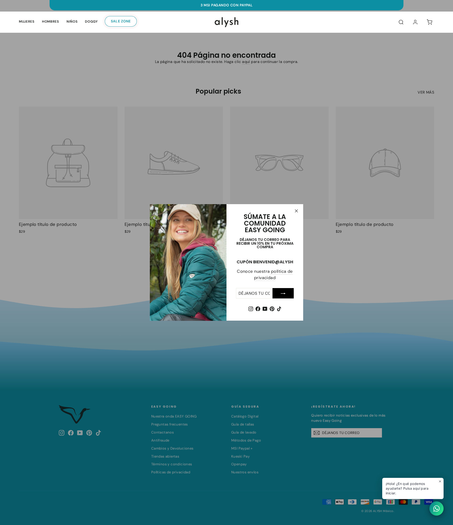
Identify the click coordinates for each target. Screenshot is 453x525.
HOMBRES (50, 21)
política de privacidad (273, 275)
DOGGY (91, 21)
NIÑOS (72, 21)
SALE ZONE (120, 21)
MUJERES (26, 21)
